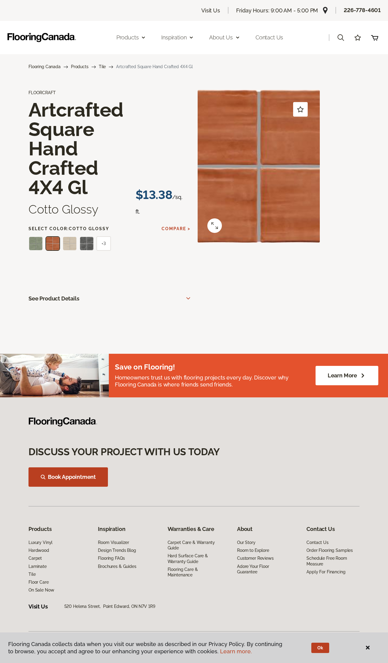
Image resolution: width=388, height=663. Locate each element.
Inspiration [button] (173, 37)
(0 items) (374, 37)
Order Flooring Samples (329, 550)
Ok (320, 647)
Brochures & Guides (117, 566)
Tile (102, 66)
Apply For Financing (325, 571)
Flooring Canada (44, 66)
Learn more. (236, 651)
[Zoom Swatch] (214, 225)
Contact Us (269, 37)
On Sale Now (41, 590)
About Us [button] (221, 37)
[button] (341, 37)
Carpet (35, 558)
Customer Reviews (255, 558)
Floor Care (38, 582)
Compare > (176, 228)
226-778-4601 (362, 10)
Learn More (342, 375)
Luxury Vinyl (40, 542)
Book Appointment (72, 477)
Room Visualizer (113, 542)
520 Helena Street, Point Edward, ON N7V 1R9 (109, 606)
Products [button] (127, 37)
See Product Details (53, 298)
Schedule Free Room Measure (326, 561)
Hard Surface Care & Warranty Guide (188, 558)
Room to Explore (253, 550)
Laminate (37, 566)
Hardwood (38, 550)
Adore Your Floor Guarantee (253, 569)
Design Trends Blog (117, 550)
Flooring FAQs (111, 558)
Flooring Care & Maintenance (183, 572)
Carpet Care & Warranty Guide (191, 545)
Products (80, 66)
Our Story (246, 542)
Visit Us (210, 10)
